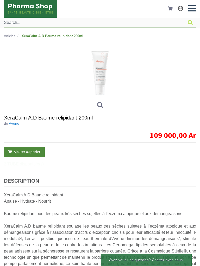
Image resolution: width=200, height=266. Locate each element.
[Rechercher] (190, 23)
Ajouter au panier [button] (26, 151)
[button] (192, 8)
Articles (9, 36)
